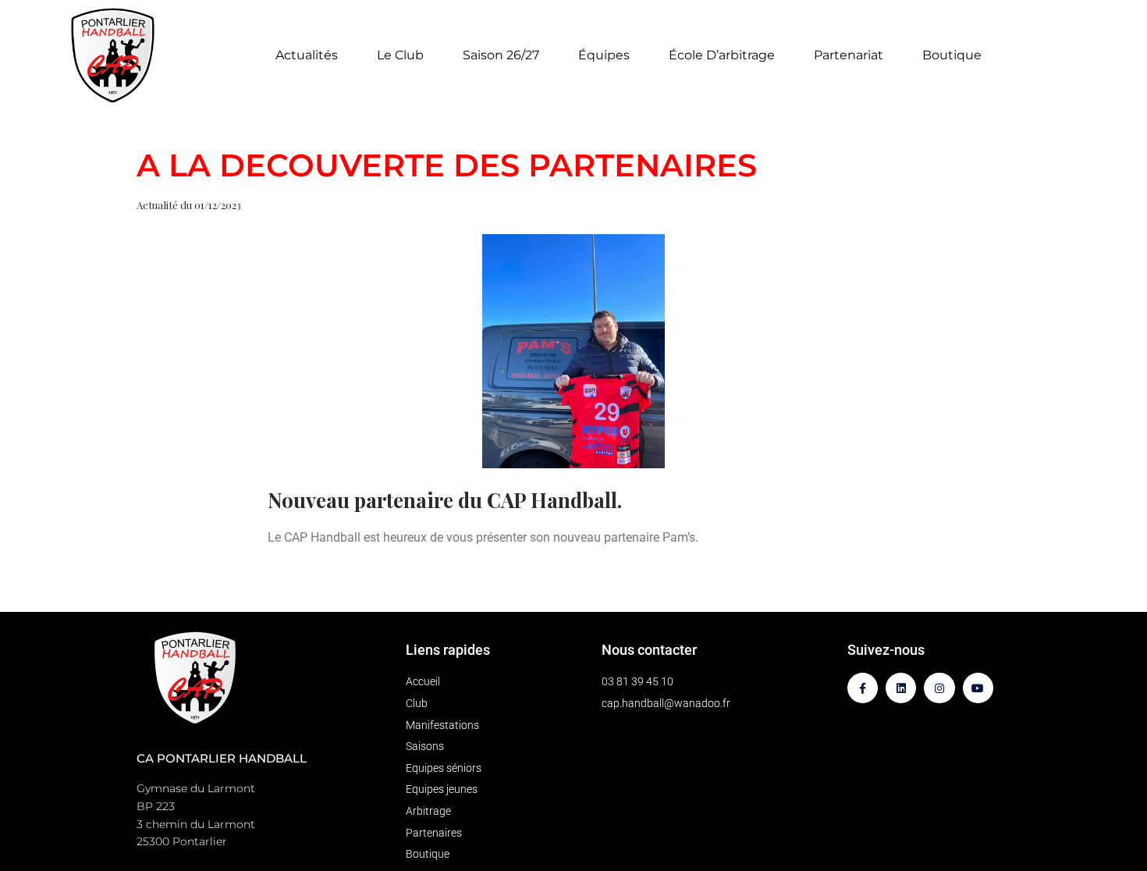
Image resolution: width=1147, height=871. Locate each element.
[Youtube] (978, 688)
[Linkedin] (901, 688)
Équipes (604, 55)
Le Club (400, 55)
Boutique (952, 55)
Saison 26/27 (501, 55)
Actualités (306, 55)
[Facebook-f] (862, 688)
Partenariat (848, 55)
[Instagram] (939, 688)
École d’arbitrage (722, 55)
